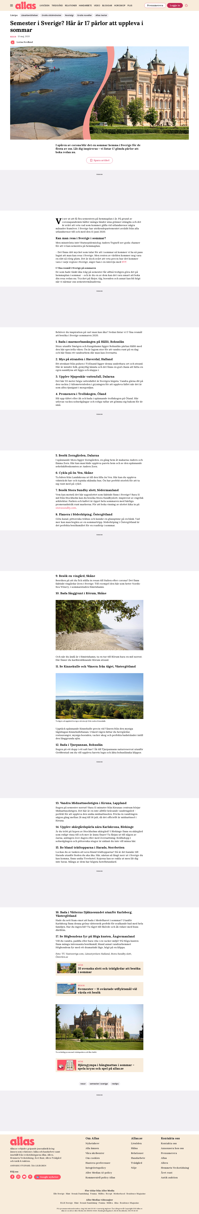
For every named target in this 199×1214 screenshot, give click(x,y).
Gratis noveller (84, 15)
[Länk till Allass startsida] (25, 5)
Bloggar (107, 5)
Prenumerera (155, 5)
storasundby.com (66, 507)
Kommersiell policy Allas (100, 1177)
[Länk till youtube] (24, 1177)
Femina (93, 1193)
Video (97, 5)
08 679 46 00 (133, 1211)
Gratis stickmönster (51, 15)
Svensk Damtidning (80, 1193)
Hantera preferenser (98, 1162)
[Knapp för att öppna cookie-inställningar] (186, 5)
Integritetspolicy (96, 1167)
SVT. (124, 261)
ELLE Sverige (66, 1203)
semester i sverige (99, 1083)
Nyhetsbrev (92, 1143)
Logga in (175, 5)
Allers (164, 1162)
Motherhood (119, 1193)
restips (115, 1083)
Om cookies (93, 1158)
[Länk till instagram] (18, 1177)
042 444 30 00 (90, 1208)
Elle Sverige (58, 1193)
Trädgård (57, 5)
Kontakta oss (169, 1143)
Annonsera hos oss (172, 1148)
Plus (130, 5)
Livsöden (44, 5)
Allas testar (101, 15)
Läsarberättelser (29, 15)
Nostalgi (69, 15)
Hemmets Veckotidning (175, 1167)
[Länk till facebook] (12, 1177)
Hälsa (134, 1148)
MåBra (101, 1193)
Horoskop (119, 5)
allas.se (139, 1208)
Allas (164, 1158)
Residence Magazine (136, 1193)
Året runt (166, 1172)
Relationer (71, 5)
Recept (109, 1193)
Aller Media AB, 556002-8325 (85, 1211)
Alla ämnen (92, 1148)
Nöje (134, 1167)
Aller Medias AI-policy (99, 1172)
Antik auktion (169, 1177)
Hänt (68, 1193)
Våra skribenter (95, 1153)
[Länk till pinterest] (30, 1177)
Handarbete (85, 5)
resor (13, 37)
